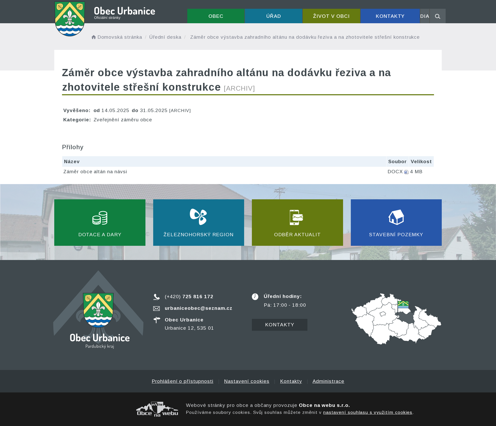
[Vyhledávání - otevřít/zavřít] (438, 16)
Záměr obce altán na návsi (95, 171)
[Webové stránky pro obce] (116, 409)
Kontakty (390, 16)
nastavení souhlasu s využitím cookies (367, 412)
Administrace (328, 381)
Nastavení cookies (246, 381)
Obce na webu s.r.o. (324, 405)
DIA (424, 16)
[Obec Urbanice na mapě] (396, 318)
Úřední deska (165, 37)
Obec (215, 16)
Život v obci (331, 16)
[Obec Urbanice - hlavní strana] (105, 18)
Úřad (273, 16)
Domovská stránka (119, 37)
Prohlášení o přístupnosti (182, 381)
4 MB (416, 171)
